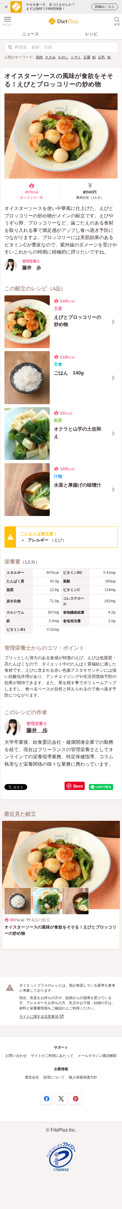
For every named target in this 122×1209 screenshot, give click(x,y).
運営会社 (32, 1077)
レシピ (91, 33)
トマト (75, 57)
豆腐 (86, 57)
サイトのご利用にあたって (52, 1056)
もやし (63, 57)
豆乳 (101, 57)
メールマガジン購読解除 (97, 1056)
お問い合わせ (16, 1056)
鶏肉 (39, 57)
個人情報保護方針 (83, 1077)
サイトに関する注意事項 (39, 1016)
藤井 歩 (37, 730)
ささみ (50, 57)
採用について (54, 1077)
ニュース (30, 33)
